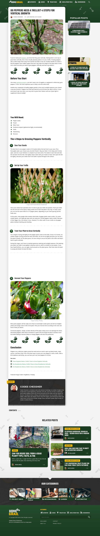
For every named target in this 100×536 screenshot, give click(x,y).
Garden (43, 2)
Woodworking (81, 2)
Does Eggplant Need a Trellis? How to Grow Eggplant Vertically (30, 361)
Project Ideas (53, 2)
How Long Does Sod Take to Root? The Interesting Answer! (77, 449)
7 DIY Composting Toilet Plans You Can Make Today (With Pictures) (77, 464)
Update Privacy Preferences (15, 520)
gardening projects (21, 82)
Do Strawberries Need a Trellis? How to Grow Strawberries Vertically (32, 364)
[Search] (89, 517)
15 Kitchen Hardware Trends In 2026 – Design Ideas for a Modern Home (77, 433)
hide (19, 410)
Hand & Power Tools (67, 2)
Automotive (33, 2)
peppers (24, 58)
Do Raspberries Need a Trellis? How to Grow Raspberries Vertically (31, 366)
